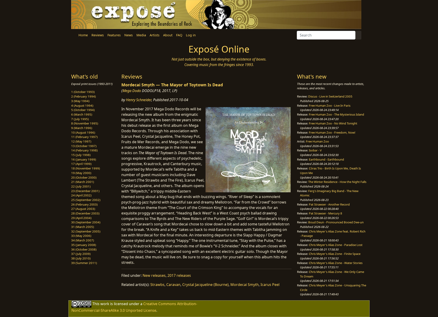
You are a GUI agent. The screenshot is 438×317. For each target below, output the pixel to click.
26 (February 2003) (84, 204)
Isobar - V (315, 150)
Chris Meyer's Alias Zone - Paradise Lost (335, 245)
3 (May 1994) (80, 101)
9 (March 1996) (81, 128)
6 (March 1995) (81, 114)
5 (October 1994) (83, 110)
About (167, 35)
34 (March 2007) (82, 240)
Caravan (173, 284)
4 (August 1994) (82, 105)
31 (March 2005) (82, 227)
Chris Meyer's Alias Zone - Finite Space (334, 254)
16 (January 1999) (83, 159)
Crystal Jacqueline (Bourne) (205, 284)
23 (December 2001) (85, 191)
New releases (154, 275)
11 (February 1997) (84, 137)
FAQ (179, 35)
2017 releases (179, 275)
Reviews (97, 35)
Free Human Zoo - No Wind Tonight (333, 123)
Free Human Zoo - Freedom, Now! (332, 132)
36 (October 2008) (83, 249)
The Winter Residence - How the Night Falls (337, 182)
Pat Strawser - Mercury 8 (325, 213)
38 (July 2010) (81, 258)
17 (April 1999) (81, 164)
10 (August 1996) (83, 132)
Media (141, 35)
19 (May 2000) (81, 173)
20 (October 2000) (83, 177)
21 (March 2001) (82, 182)
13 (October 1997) (83, 146)
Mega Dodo (132, 90)
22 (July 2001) (81, 186)
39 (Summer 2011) (84, 263)
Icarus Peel (270, 284)
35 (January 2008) (83, 245)
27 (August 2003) (83, 209)
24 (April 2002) (81, 195)
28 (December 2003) (85, 213)
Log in (191, 35)
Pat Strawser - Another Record (329, 204)
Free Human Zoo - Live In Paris (329, 105)
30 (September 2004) (85, 222)
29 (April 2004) (81, 218)
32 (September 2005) (85, 231)
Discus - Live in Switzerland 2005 (330, 96)
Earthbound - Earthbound (326, 159)
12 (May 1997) (81, 141)
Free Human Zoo (317, 141)
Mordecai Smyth (244, 284)
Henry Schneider (138, 99)
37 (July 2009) (81, 254)
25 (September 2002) (85, 200)
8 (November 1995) (84, 123)
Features (114, 35)
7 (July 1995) (80, 119)
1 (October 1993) (83, 92)
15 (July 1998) (81, 155)
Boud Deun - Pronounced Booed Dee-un (336, 222)
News (128, 35)
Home (83, 35)
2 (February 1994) (83, 96)
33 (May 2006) (81, 236)
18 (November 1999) (85, 168)
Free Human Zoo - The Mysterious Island (336, 114)
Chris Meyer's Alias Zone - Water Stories (335, 263)
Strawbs (157, 284)
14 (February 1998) (84, 150)
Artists (154, 35)
